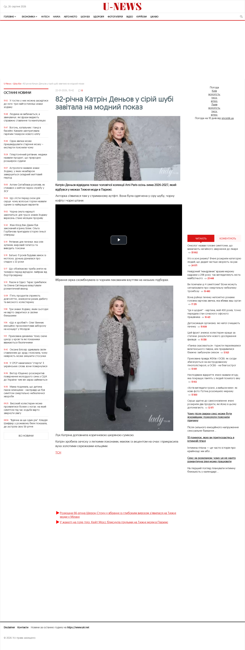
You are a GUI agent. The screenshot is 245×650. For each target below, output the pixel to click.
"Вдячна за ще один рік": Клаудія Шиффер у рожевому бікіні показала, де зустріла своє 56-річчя (26, 423)
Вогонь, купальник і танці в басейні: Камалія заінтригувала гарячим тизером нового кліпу (22, 131)
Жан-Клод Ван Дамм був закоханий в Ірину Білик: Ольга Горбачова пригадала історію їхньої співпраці (25, 229)
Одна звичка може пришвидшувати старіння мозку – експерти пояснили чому (23, 144)
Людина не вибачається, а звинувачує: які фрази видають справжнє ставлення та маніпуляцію (25, 117)
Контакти (22, 627)
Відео (129, 16)
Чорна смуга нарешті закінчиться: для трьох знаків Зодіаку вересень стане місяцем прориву (25, 215)
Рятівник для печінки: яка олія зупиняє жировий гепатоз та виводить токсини (23, 245)
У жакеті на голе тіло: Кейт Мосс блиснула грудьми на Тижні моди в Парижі (114, 522)
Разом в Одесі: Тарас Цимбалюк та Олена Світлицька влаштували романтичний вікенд (25, 285)
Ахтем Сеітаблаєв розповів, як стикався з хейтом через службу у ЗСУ (24, 188)
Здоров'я (98, 16)
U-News (7, 83)
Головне (9, 16)
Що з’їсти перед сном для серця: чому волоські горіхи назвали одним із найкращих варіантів (25, 201)
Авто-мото (70, 16)
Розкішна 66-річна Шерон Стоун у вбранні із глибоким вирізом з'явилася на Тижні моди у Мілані (118, 514)
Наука (56, 16)
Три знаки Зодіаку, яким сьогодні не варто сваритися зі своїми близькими (26, 312)
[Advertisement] (214, 177)
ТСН (58, 452)
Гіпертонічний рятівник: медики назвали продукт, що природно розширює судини (25, 158)
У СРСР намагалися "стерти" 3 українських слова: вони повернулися (25, 364)
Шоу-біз (85, 16)
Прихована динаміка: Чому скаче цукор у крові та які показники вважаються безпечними (25, 339)
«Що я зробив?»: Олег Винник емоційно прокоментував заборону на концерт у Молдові (25, 326)
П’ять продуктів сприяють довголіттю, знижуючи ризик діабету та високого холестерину (26, 299)
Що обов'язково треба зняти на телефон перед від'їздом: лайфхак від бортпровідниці (25, 272)
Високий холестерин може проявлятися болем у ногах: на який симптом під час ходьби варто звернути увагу (25, 408)
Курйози (141, 16)
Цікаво (154, 16)
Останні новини (17, 93)
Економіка (28, 16)
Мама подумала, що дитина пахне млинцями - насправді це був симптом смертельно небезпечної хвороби (24, 391)
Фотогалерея (115, 16)
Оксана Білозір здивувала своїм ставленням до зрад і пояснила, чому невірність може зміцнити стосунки (25, 353)
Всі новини (26, 435)
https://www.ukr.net (78, 627)
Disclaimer (9, 627)
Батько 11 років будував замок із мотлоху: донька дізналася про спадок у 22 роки (25, 258)
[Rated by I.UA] (12, 644)
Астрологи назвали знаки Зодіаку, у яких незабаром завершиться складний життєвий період (23, 172)
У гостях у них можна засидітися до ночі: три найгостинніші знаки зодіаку (26, 104)
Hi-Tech (45, 16)
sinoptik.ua (228, 118)
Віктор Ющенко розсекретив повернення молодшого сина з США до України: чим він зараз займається (25, 376)
